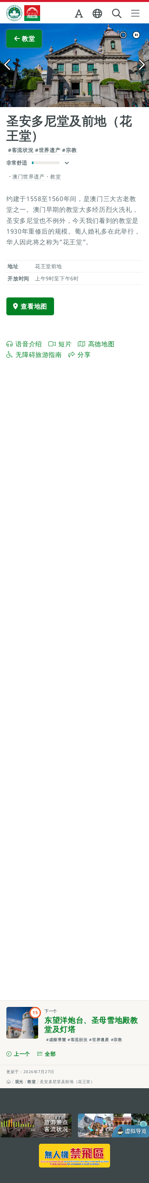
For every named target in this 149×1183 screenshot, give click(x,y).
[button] (79, 15)
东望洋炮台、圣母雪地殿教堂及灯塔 (91, 1024)
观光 (19, 1081)
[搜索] (117, 14)
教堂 (31, 1081)
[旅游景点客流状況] (36, 1125)
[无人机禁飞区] (74, 1156)
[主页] (8, 1081)
